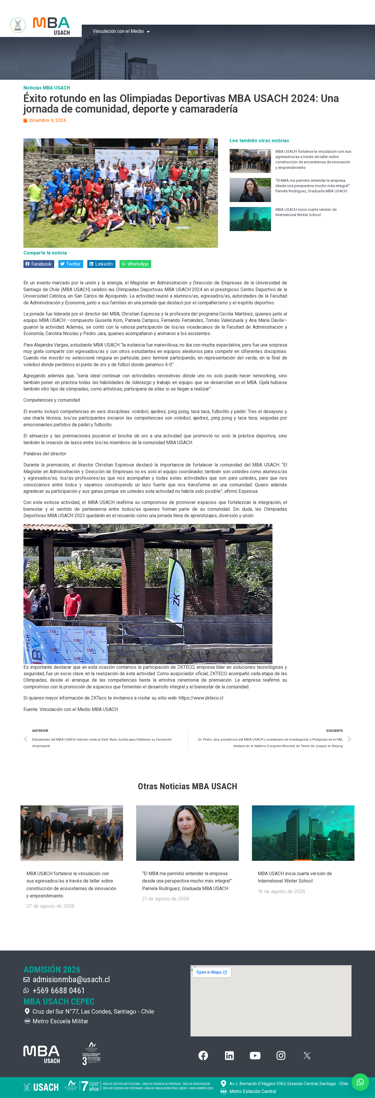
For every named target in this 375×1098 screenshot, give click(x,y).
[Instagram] (281, 1055)
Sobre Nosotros (109, 13)
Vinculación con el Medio (118, 31)
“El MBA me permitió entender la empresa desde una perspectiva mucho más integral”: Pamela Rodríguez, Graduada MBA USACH (313, 185)
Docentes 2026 (212, 13)
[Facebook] (203, 1055)
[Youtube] (255, 1055)
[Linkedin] (229, 1055)
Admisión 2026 (253, 13)
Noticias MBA (294, 13)
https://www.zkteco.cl (201, 698)
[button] (38, 264)
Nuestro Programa (161, 13)
